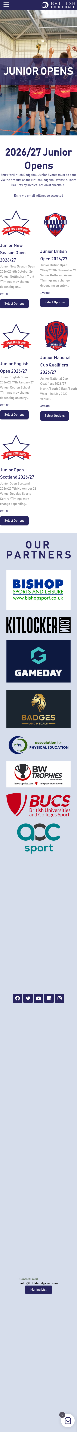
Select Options (14, 303)
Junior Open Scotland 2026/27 (17, 474)
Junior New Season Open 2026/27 (13, 252)
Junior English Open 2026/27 (14, 367)
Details (16, 224)
